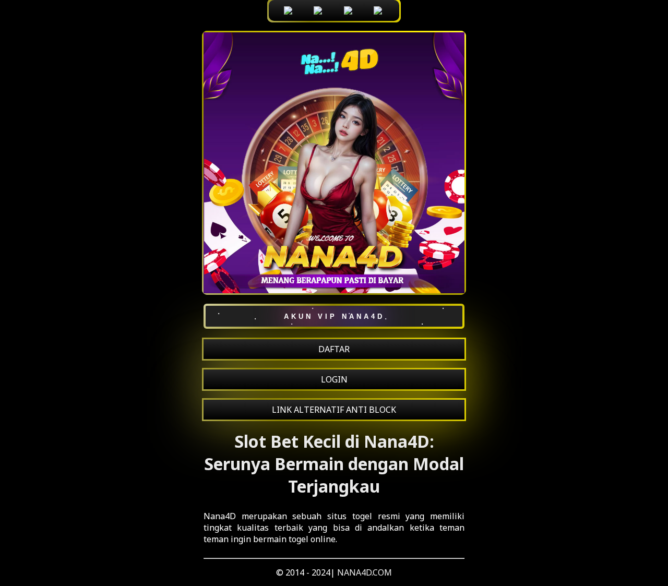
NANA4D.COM (364, 572)
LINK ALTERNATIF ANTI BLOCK (334, 409)
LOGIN (334, 379)
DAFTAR (334, 349)
